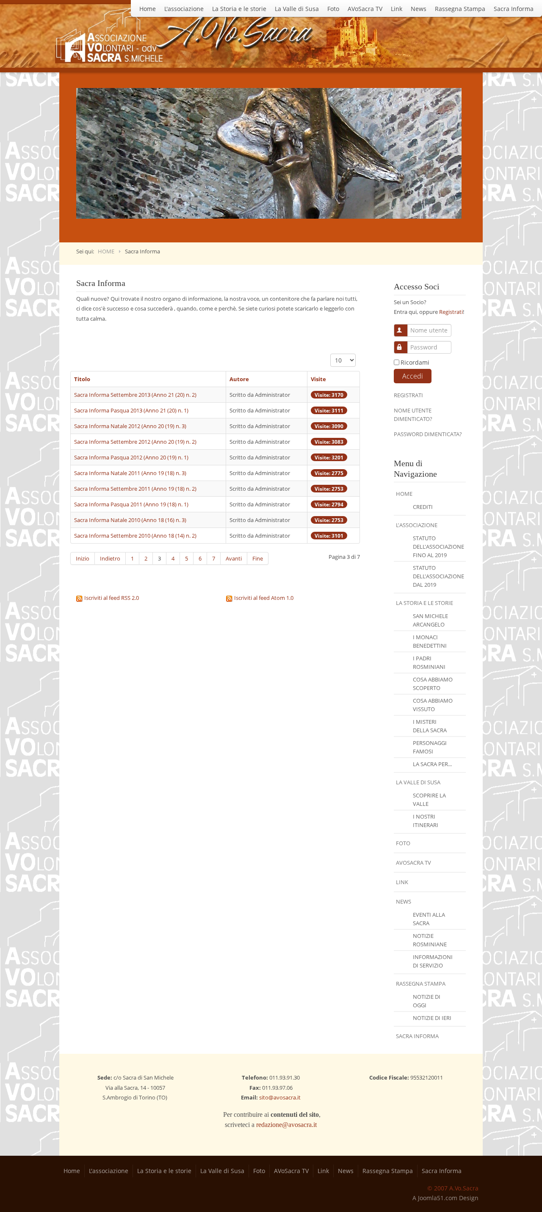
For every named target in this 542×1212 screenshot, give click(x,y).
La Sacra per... (432, 764)
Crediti (423, 507)
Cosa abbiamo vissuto (433, 705)
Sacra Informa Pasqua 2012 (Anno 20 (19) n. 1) (131, 457)
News (418, 9)
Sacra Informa (514, 9)
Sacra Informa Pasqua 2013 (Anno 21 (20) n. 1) (131, 410)
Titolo (82, 379)
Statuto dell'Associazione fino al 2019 (438, 546)
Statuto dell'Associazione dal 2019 (438, 576)
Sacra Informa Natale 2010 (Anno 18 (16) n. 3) (130, 520)
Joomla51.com (437, 1198)
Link (396, 9)
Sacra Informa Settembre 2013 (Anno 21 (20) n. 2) (135, 395)
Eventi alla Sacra (429, 919)
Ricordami (415, 362)
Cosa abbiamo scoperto (433, 684)
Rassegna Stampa (460, 9)
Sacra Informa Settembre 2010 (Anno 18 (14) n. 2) (135, 535)
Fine (257, 558)
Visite (318, 379)
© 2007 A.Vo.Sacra (452, 1188)
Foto (333, 9)
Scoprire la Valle (429, 800)
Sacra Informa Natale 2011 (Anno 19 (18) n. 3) (130, 473)
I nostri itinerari (425, 821)
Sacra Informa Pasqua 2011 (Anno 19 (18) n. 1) (131, 504)
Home (147, 9)
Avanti (234, 558)
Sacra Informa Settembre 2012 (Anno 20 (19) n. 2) (135, 441)
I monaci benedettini (430, 641)
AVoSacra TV (365, 9)
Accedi (412, 376)
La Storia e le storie (239, 9)
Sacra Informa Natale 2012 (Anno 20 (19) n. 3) (130, 426)
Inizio (82, 558)
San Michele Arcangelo (430, 620)
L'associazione (184, 9)
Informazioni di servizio (433, 961)
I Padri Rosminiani (429, 662)
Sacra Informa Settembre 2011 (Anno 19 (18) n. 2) (135, 488)
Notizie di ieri (432, 1018)
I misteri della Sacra (430, 726)
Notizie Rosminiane (430, 940)
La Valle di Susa (297, 9)
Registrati (451, 312)
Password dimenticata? (428, 434)
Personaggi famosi (430, 747)
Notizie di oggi (426, 1001)
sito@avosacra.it (280, 1097)
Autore (239, 379)
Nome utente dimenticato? (413, 415)
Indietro (110, 558)
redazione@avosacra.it (286, 1124)
